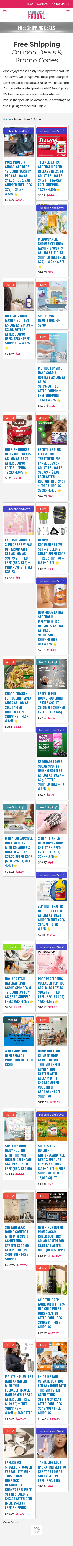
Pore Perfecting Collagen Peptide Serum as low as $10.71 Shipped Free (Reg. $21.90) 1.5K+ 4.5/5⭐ (51, 992)
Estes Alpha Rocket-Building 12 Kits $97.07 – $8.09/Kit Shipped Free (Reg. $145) (51, 705)
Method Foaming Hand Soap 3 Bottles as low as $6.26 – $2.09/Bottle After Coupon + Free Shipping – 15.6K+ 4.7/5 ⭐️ (52, 386)
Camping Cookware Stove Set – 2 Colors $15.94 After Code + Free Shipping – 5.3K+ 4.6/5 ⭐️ (51, 554)
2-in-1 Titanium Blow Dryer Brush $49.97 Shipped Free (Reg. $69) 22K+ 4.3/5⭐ (52, 850)
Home (7, 119)
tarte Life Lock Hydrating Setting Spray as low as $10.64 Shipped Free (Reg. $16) (52, 1474)
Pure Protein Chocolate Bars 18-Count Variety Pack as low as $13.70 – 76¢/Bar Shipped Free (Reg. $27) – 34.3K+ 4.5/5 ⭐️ (19, 180)
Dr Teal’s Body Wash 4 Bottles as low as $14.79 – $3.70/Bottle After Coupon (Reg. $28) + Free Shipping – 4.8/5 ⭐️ (19, 334)
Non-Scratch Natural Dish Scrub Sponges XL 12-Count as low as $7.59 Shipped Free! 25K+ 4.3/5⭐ (19, 992)
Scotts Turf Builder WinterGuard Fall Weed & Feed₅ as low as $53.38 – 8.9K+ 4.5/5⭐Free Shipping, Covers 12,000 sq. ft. (51, 1164)
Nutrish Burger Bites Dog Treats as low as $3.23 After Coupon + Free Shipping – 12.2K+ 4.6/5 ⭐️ (18, 463)
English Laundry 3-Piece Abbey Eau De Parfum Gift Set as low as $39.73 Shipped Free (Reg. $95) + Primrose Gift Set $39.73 (19, 558)
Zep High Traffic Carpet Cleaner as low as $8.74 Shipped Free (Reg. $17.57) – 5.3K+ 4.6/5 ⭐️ (52, 920)
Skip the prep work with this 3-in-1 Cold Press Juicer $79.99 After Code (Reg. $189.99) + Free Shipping (51, 1316)
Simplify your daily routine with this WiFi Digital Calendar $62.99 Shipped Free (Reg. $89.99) (18, 1160)
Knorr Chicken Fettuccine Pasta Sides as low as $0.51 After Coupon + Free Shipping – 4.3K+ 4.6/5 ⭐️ (18, 710)
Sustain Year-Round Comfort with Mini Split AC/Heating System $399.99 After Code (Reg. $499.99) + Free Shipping (17, 1246)
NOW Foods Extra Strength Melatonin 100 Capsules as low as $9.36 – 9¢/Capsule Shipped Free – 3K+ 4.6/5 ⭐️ (50, 631)
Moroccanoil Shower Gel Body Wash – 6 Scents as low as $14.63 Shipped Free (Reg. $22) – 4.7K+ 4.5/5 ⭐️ (52, 255)
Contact (43, 3)
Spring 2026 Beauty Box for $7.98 (49, 321)
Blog (30, 3)
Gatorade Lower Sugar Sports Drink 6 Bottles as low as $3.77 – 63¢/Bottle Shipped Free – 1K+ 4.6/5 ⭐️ (52, 777)
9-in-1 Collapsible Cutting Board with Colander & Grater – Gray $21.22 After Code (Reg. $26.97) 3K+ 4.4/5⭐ (19, 854)
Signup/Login (61, 3)
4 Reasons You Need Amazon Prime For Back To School (19, 1058)
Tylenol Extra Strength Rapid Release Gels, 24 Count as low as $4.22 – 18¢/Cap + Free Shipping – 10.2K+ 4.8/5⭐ (51, 178)
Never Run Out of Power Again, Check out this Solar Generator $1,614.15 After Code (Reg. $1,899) (51, 1241)
